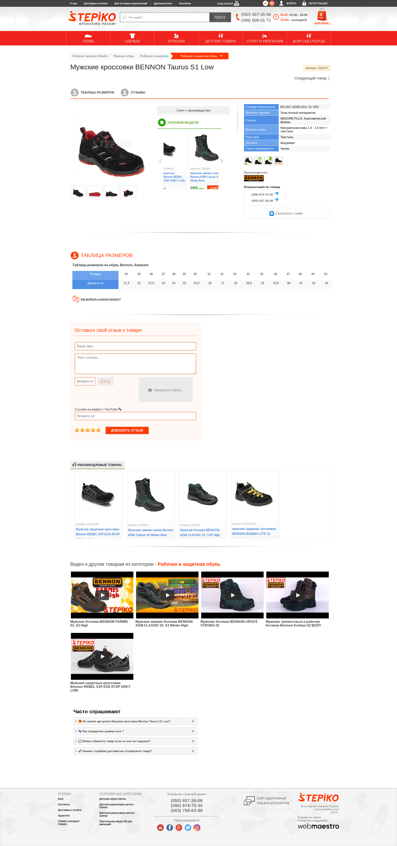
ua (265, 3)
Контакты (185, 3)
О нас (73, 3)
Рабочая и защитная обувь (199, 56)
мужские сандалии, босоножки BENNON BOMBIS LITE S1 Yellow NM (254, 533)
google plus (178, 827)
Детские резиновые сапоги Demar (116, 806)
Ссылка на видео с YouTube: (96, 409)
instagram (197, 826)
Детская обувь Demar (112, 798)
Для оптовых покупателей (130, 3)
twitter (187, 826)
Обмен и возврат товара (69, 823)
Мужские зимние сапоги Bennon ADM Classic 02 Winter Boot (205, 177)
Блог (61, 798)
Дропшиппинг (163, 3)
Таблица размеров (97, 92)
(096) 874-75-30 (262, 194)
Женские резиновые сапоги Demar (117, 814)
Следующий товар (310, 78)
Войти (291, 3)
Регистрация (318, 3)
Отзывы (138, 92)
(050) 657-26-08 (262, 200)
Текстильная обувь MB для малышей (115, 823)
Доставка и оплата (96, 3)
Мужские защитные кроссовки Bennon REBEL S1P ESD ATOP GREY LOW (167, 177)
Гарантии (64, 815)
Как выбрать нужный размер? (101, 299)
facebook (169, 826)
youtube (160, 826)
